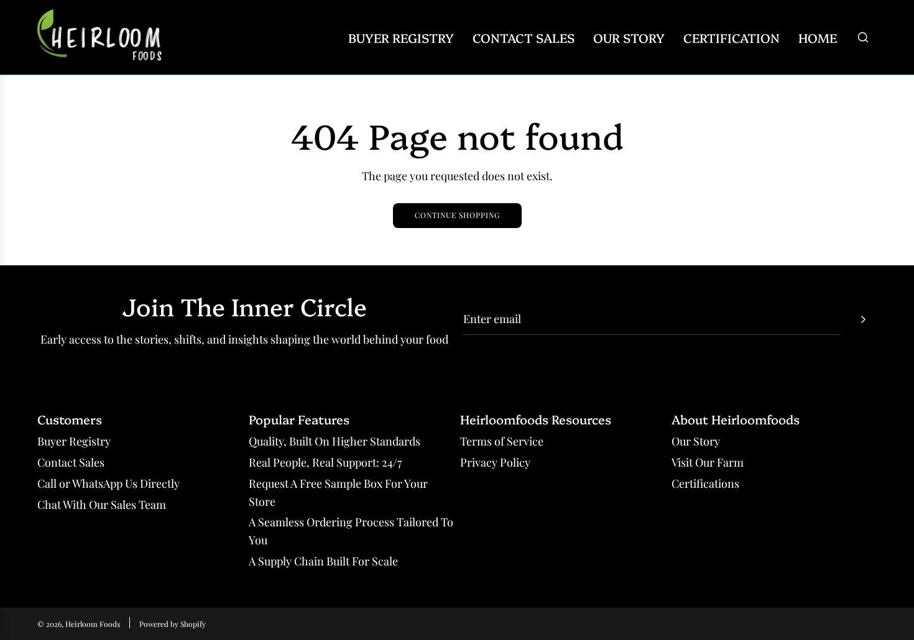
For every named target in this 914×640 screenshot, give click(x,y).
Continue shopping (457, 215)
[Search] (863, 37)
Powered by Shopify (172, 624)
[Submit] (863, 319)
